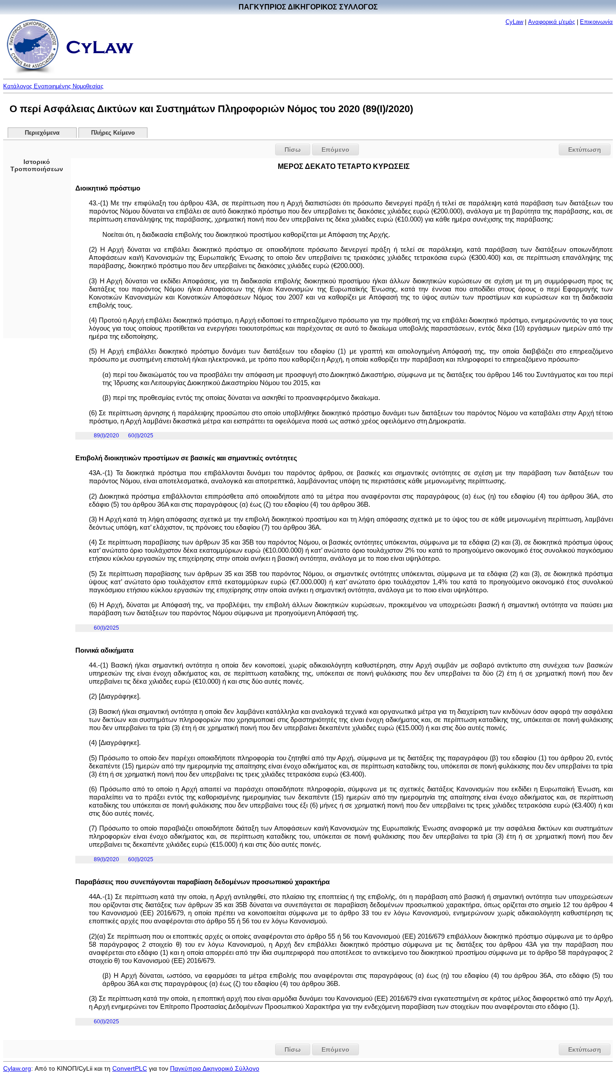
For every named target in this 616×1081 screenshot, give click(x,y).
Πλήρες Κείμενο (113, 133)
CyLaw (514, 21)
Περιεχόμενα (42, 133)
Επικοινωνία (596, 21)
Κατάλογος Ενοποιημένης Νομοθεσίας (53, 86)
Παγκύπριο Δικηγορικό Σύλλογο (214, 1068)
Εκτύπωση (584, 149)
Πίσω (293, 149)
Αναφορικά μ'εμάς (551, 21)
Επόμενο (335, 149)
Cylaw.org (17, 1068)
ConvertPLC (129, 1068)
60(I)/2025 (140, 435)
